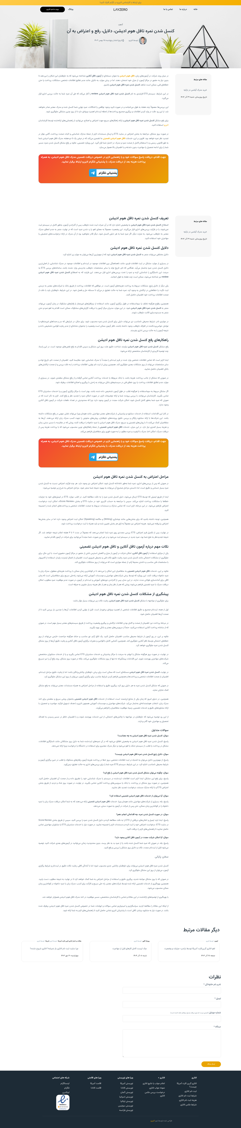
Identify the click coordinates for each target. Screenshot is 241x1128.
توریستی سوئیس (125, 1106)
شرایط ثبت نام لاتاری (188, 1096)
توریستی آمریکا (126, 1083)
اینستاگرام (65, 1083)
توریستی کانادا (127, 1088)
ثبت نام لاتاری (191, 1091)
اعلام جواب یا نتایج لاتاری (154, 1083)
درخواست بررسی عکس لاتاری (155, 1094)
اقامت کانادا (96, 1088)
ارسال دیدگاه (211, 1064)
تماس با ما (168, 9)
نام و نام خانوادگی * (212, 984)
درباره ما (183, 9)
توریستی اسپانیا (126, 1097)
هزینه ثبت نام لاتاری (188, 1100)
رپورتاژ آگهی (146, 941)
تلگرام (66, 1088)
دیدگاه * (217, 1027)
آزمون (120, 24)
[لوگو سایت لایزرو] (120, 9)
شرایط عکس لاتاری (188, 1105)
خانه (195, 9)
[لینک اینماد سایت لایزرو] (62, 1102)
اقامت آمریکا (95, 1083)
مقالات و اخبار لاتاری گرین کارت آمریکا (69, 941)
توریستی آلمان (126, 1092)
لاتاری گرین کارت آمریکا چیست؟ (187, 1085)
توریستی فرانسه (126, 1110)
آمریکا (47, 941)
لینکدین (65, 1092)
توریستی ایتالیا (126, 1101)
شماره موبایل (195, 1013)
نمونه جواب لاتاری (157, 1088)
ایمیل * (218, 998)
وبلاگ (70, 9)
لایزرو (166, 125)
